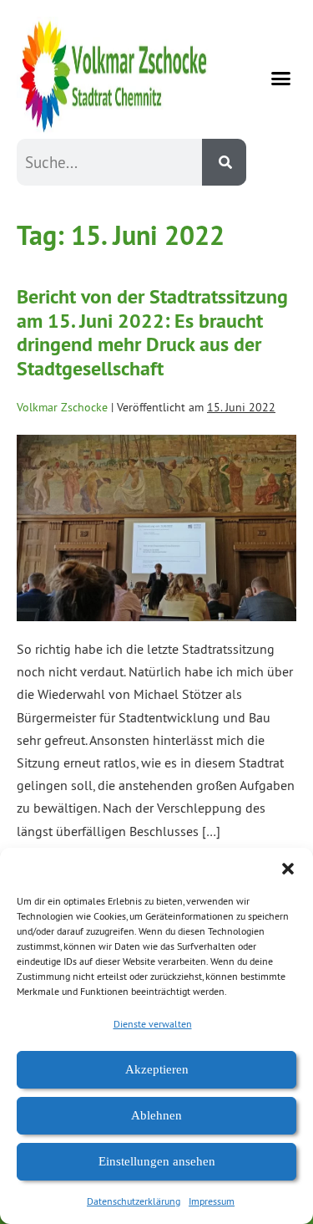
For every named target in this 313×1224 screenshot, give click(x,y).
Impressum (212, 1201)
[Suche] (224, 162)
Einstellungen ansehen (156, 1161)
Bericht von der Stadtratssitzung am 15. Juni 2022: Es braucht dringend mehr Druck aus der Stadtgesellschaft (152, 332)
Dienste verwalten (153, 1023)
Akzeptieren (157, 1069)
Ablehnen (156, 1115)
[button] (288, 868)
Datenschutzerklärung (133, 1201)
